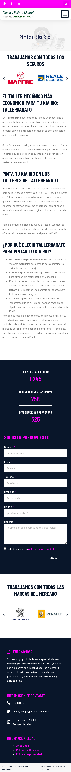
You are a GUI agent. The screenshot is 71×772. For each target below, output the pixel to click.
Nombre (9, 446)
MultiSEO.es (45, 769)
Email (7, 461)
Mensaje (8, 521)
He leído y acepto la (30, 548)
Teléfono (9, 476)
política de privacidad (41, 548)
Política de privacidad (29, 754)
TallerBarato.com (8, 769)
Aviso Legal (23, 745)
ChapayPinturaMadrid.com (18, 766)
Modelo (8, 506)
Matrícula (9, 491)
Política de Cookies (27, 749)
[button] (66, 3)
